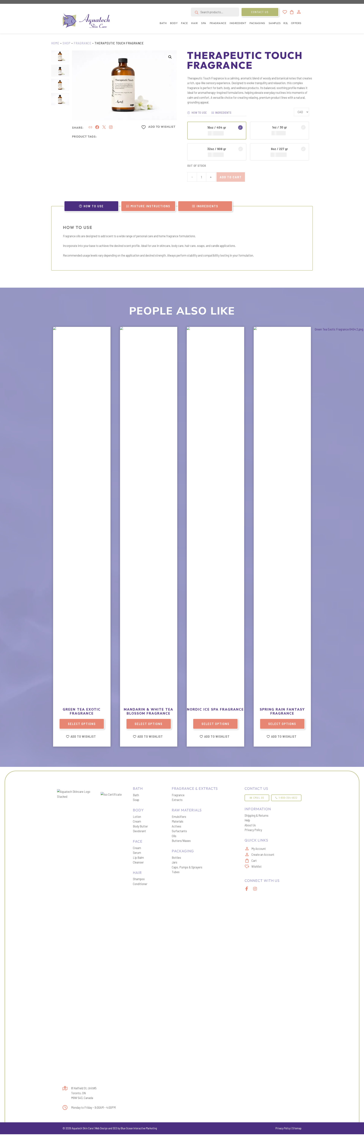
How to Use (199, 112)
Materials (177, 821)
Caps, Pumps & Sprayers (187, 867)
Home (55, 43)
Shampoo (139, 879)
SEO (115, 1128)
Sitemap (296, 1128)
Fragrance (82, 43)
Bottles (176, 857)
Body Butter (140, 826)
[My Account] (298, 12)
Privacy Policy (253, 830)
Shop (67, 43)
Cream (137, 821)
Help (247, 820)
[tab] (91, 206)
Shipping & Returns (256, 815)
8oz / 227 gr (279, 149)
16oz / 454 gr (216, 127)
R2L (285, 23)
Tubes (176, 872)
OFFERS (296, 23)
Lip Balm (138, 857)
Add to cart (231, 177)
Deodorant (139, 831)
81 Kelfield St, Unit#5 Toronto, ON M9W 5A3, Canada (83, 1093)
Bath (136, 795)
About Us (250, 825)
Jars (174, 862)
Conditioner (140, 884)
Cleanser (138, 862)
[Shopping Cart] (291, 12)
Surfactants (179, 831)
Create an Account (262, 854)
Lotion (137, 816)
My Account (258, 848)
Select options (82, 724)
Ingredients (223, 112)
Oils (174, 836)
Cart (254, 860)
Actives (176, 826)
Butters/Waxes (181, 840)
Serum (137, 852)
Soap (136, 800)
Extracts (177, 800)
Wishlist (256, 866)
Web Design (101, 1128)
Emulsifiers (179, 816)
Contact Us (260, 12)
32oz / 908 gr (216, 149)
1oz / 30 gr (279, 127)
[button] (162, 25)
